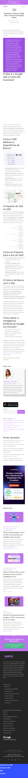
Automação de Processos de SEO (11, 693)
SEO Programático (7, 719)
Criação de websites (9, 696)
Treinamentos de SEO (8, 726)
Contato (2, 773)
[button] (24, 6)
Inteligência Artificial (9, 528)
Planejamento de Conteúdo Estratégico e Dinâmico (12, 711)
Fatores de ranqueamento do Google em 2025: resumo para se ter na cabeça (13, 455)
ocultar (14, 418)
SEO (15, 528)
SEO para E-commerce (8, 723)
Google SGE (6, 124)
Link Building (7, 702)
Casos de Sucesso (7, 732)
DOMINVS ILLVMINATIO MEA (14, 754)
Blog (14, 9)
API (6, 526)
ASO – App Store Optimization (11, 689)
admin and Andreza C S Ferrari (10, 548)
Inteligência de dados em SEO (11, 700)
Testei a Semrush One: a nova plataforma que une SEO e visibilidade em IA (13, 445)
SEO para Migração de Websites (10, 716)
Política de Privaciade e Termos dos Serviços (14, 756)
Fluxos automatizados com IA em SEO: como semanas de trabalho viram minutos (13, 441)
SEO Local (5, 714)
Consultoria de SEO (10, 353)
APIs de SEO (7, 686)
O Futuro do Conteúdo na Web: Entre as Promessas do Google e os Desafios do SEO (13, 459)
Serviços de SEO (6, 684)
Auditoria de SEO (8, 691)
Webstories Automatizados (9, 721)
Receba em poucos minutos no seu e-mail (15, 645)
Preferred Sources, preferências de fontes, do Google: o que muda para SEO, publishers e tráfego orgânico (13, 450)
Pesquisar (5, 409)
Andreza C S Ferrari (14, 20)
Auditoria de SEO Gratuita (9, 730)
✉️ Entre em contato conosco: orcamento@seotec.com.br (14, 2)
